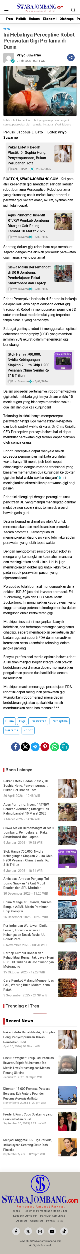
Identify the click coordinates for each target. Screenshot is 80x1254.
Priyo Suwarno (29, 55)
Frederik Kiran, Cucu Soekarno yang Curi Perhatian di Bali (27, 1117)
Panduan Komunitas (52, 1215)
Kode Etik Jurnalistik (25, 1215)
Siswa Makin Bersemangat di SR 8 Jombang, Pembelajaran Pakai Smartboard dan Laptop (29, 275)
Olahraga (67, 19)
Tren (9, 19)
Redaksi (15, 1211)
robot (28, 730)
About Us (21, 1221)
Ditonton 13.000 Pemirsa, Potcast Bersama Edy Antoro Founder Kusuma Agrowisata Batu (26, 1093)
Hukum (34, 19)
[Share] (71, 57)
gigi (22, 721)
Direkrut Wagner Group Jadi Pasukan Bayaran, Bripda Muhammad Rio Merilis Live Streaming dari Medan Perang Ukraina (28, 1065)
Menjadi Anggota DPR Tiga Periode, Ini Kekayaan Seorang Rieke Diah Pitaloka (27, 1145)
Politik (21, 19)
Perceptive (60, 721)
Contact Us (36, 1221)
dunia (9, 721)
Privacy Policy (54, 1221)
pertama (11, 730)
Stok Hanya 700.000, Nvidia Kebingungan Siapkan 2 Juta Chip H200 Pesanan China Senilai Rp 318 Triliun (28, 365)
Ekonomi (49, 19)
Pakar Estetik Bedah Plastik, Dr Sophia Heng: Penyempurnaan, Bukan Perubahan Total (27, 155)
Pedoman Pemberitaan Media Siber (45, 1211)
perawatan (38, 721)
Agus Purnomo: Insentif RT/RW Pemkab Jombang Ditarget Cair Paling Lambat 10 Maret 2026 (28, 223)
